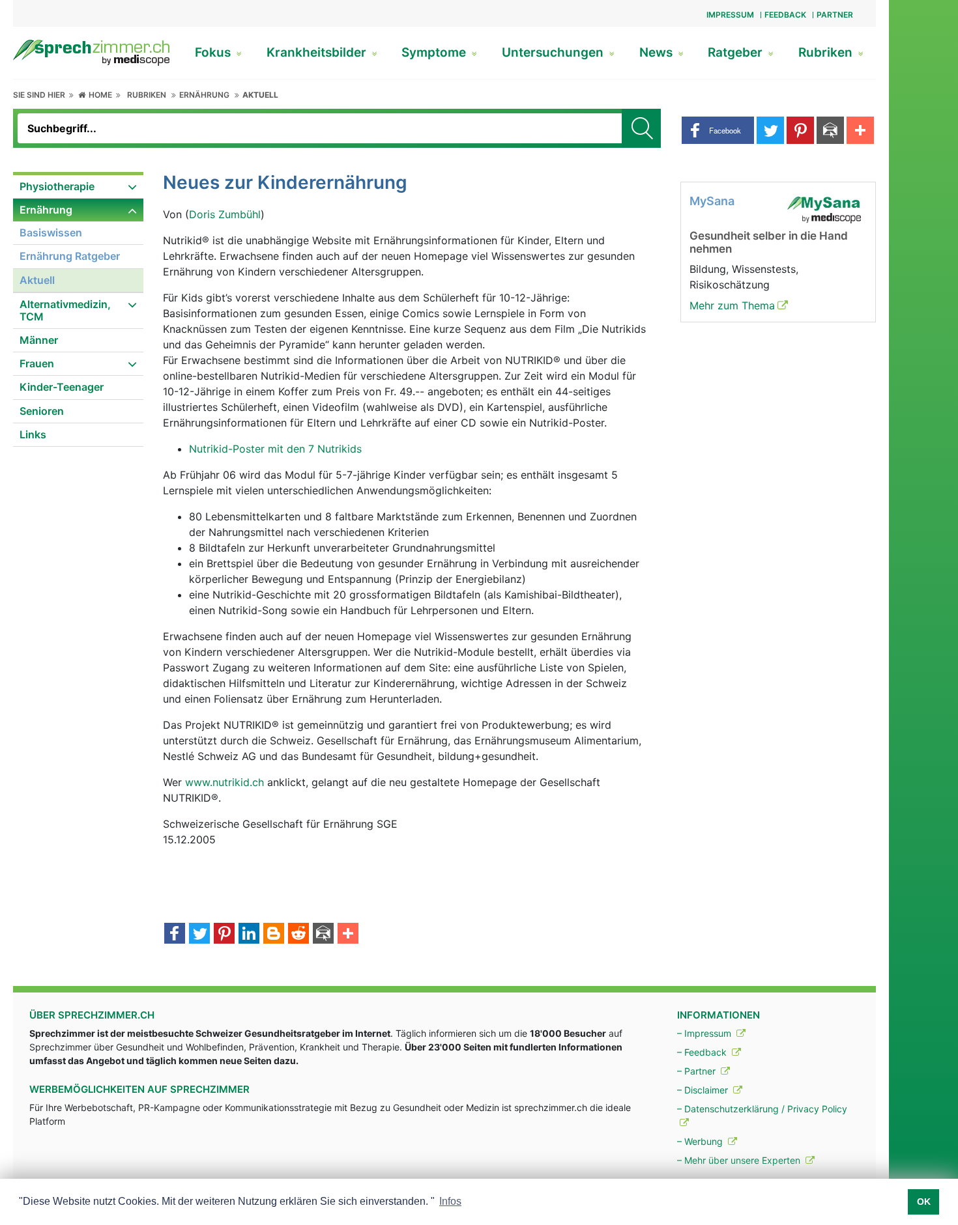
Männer (39, 339)
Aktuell (260, 95)
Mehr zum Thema (732, 305)
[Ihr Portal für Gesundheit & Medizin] (91, 51)
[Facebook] (174, 934)
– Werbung (701, 1141)
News (657, 52)
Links (33, 434)
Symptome (435, 52)
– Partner (697, 1071)
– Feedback (703, 1052)
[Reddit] (298, 934)
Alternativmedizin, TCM (65, 310)
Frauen (37, 363)
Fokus (214, 52)
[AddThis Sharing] (348, 934)
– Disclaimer (704, 1089)
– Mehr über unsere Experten (740, 1160)
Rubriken (827, 52)
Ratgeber (737, 52)
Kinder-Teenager (62, 386)
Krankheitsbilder (318, 52)
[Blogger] (273, 934)
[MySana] (824, 208)
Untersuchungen (554, 52)
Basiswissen (51, 232)
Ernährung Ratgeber (70, 255)
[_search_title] (641, 128)
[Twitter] (199, 934)
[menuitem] (78, 187)
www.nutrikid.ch (224, 782)
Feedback (785, 15)
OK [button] (924, 1201)
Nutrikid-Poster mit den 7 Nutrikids (275, 448)
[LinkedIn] (249, 934)
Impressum (730, 15)
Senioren (42, 410)
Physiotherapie (57, 186)
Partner (835, 15)
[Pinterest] (224, 934)
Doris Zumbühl (225, 214)
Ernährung (204, 95)
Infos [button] (450, 1201)
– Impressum (705, 1033)
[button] (718, 130)
